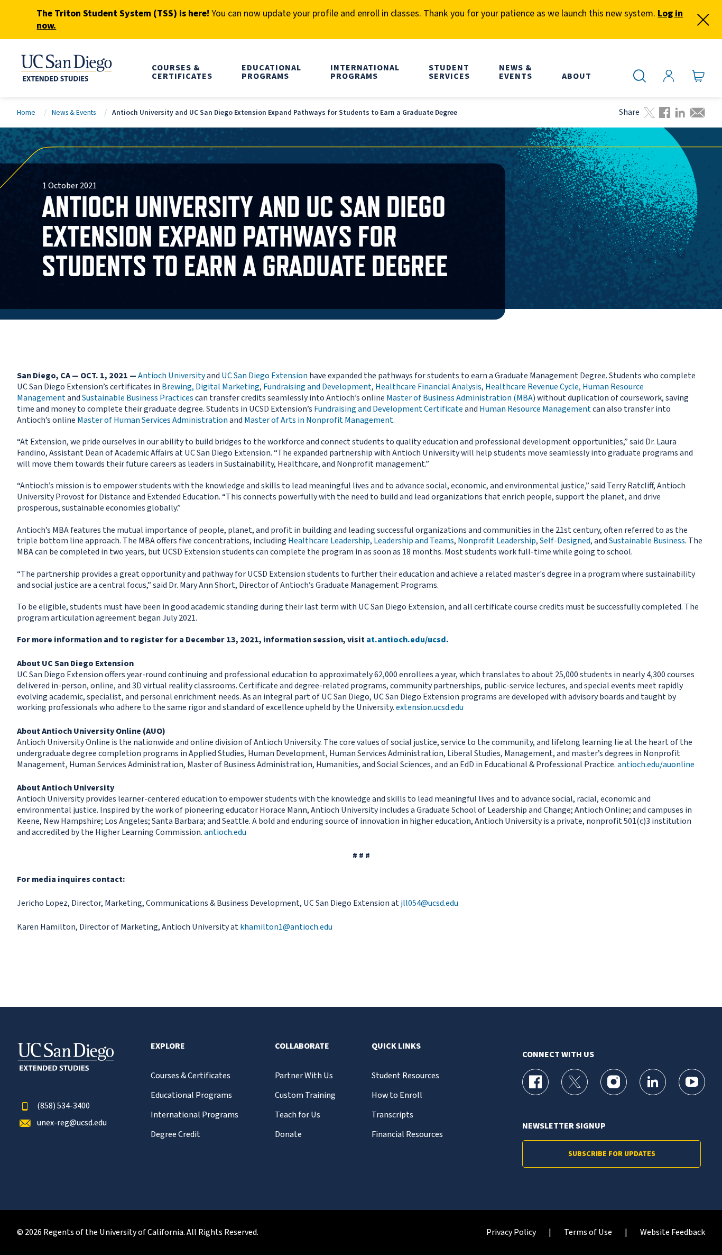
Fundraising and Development (317, 387)
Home (26, 112)
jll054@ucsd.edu (429, 903)
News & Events (74, 112)
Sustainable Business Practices (137, 398)
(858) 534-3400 (63, 1106)
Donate (288, 1134)
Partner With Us (304, 1075)
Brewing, (178, 387)
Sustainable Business (647, 541)
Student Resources (405, 1075)
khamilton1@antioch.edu (286, 927)
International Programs (194, 1115)
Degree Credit (175, 1134)
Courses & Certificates (190, 1075)
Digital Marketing (228, 387)
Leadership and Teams (414, 541)
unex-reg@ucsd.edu (72, 1123)
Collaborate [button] (302, 1046)
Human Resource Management (535, 409)
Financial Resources (407, 1134)
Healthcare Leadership (329, 541)
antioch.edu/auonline (656, 764)
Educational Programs (191, 1095)
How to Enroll (397, 1095)
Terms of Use (588, 1232)
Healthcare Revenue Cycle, (533, 387)
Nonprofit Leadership (497, 541)
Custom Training (305, 1095)
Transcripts (392, 1115)
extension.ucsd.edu (430, 707)
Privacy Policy (511, 1232)
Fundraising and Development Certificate (388, 409)
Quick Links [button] (396, 1046)
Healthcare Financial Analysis (428, 387)
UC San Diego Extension (264, 375)
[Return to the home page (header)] (65, 68)
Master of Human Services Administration (152, 420)
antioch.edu (225, 832)
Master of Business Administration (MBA (459, 398)
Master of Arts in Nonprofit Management (318, 420)
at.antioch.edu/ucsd (406, 639)
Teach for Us (297, 1115)
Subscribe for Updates (611, 1154)
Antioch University (171, 375)
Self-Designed (565, 541)
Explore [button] (168, 1046)
